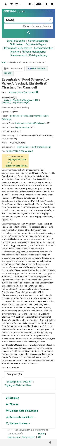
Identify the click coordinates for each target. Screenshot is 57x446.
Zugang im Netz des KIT (20, 381)
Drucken (14, 397)
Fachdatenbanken (43, 48)
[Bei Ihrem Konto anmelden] (46, 4)
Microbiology (23, 147)
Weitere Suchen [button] (18, 423)
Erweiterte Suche (16, 40)
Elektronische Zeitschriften (17, 48)
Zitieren (14, 404)
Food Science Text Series (21, 116)
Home (41, 433)
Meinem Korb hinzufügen (23, 410)
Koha (6, 4)
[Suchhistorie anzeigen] (52, 4)
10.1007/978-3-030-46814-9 (19, 151)
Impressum (14, 437)
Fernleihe (15, 51)
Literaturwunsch (18, 55)
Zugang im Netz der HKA (16, 166)
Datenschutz (29, 437)
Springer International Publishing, (30, 123)
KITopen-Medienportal (34, 51)
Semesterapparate (38, 40)
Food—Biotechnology (41, 147)
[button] (11, 4)
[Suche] (28, 32)
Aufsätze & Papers (36, 44)
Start (4, 62)
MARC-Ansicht (38, 68)
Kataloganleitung (38, 55)
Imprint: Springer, (22, 127)
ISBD (9, 73)
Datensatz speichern (21, 417)
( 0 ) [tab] (14, 374)
